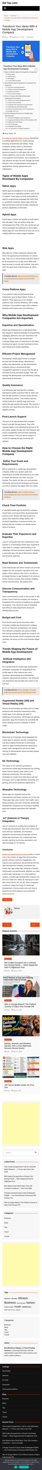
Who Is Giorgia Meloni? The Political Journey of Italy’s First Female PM (20, 1204)
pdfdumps (18, 1309)
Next (33, 925)
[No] (40, 1464)
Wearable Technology (14, 126)
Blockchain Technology (15, 122)
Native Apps (11, 74)
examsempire (21, 1303)
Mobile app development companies (15, 854)
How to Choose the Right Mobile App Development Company (17, 97)
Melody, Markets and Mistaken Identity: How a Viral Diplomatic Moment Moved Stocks (17, 1045)
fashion (30, 1302)
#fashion (7, 1298)
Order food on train (9, 1310)
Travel (6, 1232)
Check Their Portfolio (14, 102)
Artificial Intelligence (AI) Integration (19, 118)
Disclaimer (6, 1384)
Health (17, 1306)
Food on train (8, 1307)
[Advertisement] (21, 1124)
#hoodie (14, 1298)
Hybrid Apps (11, 76)
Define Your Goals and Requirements (19, 100)
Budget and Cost (13, 111)
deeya (6, 37)
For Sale (5, 1380)
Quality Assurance (13, 91)
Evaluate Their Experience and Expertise (20, 104)
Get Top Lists (9, 2)
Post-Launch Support (14, 94)
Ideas (6, 1223)
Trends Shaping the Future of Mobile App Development (19, 114)
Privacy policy (24, 1467)
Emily (8, 970)
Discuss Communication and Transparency (21, 109)
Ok (16, 1467)
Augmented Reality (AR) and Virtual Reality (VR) (22, 120)
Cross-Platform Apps (14, 80)
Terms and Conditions (9, 1389)
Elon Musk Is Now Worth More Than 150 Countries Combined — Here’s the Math (18, 1187)
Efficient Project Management (17, 89)
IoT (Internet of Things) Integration (19, 128)
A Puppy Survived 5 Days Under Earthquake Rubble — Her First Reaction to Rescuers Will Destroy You (20, 1195)
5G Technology (12, 124)
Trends (6, 1236)
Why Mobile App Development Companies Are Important (20, 84)
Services (5, 1375)
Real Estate (6, 1371)
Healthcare (26, 1307)
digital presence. (8, 894)
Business (31, 37)
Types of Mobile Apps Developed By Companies (21, 72)
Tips (5, 1227)
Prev (8, 925)
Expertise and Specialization (16, 87)
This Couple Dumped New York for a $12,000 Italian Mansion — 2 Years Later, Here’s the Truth (20, 1169)
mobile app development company (16, 138)
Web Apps (11, 78)
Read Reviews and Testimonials (17, 107)
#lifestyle (23, 1298)
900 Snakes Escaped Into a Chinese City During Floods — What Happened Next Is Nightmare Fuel (21, 965)
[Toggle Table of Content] (35, 69)
